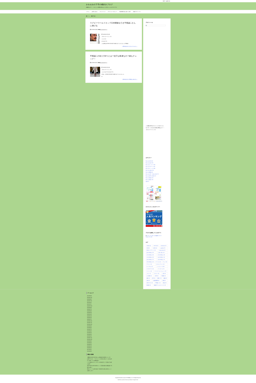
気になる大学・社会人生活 (152, 174)
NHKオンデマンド (151, 250)
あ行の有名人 (150, 252)
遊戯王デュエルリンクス (160, 285)
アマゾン (149, 264)
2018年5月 (89, 344)
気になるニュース (150, 168)
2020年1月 (89, 319)
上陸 (164, 273)
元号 (153, 278)
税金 (164, 282)
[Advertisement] (157, 142)
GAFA (155, 248)
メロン (149, 273)
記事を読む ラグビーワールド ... (130, 46)
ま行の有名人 (161, 259)
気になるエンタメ (150, 164)
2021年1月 (89, 304)
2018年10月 (89, 339)
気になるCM (149, 161)
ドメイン (149, 271)
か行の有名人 (150, 254)
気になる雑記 (149, 179)
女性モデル (150, 282)
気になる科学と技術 (151, 175)
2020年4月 (89, 314)
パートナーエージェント (160, 271)
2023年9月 (89, 295)
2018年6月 (89, 342)
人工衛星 (149, 275)
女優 (164, 280)
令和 (156, 275)
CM (148, 248)
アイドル (158, 261)
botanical (163, 245)
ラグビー (156, 273)
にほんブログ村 (149, 236)
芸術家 (149, 285)
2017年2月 (89, 349)
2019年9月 (89, 326)
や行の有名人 (150, 261)
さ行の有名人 (161, 254)
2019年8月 (89, 327)
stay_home (162, 250)
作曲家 (163, 275)
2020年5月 (89, 312)
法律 (147, 181)
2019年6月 (89, 331)
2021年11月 (89, 300)
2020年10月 (89, 305)
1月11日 (156, 245)
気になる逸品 (149, 177)
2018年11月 (89, 337)
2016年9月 (89, 351)
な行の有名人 (161, 257)
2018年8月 (89, 341)
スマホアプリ (150, 268)
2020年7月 (89, 309)
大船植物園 (156, 280)
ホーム (88, 16)
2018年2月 (89, 347)
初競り (159, 278)
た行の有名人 (150, 257)
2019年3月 (89, 336)
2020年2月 (89, 317)
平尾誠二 (157, 282)
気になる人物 (150, 170)
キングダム (150, 266)
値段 (148, 278)
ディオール (161, 268)
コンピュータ (160, 266)
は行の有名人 (150, 259)
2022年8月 (89, 299)
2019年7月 (89, 329)
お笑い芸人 (161, 252)
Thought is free (135, 379)
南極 (165, 278)
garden (163, 248)
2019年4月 (89, 334)
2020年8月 (89, 307)
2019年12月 (89, 320)
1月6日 (149, 245)
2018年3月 (89, 346)
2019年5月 (89, 332)
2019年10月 (89, 324)
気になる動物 (149, 172)
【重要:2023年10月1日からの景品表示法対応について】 (99, 357)
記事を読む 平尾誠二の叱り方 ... (130, 79)
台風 (148, 280)
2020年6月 (89, 310)
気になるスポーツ (103, 29)
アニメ (165, 261)
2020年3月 (89, 315)
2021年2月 (89, 302)
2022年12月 (89, 297)
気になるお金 (149, 162)
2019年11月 (89, 322)
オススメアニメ (160, 264)
